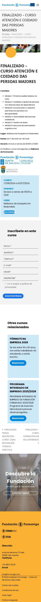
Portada (5, 34)
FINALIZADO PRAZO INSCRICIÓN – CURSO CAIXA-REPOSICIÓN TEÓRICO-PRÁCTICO (9, 439)
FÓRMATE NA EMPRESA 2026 (19, 340)
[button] (38, 5)
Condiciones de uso (10, 590)
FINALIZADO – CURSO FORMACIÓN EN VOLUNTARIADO (31, 434)
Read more (18, 362)
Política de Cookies (10, 585)
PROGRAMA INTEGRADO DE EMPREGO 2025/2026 (23, 387)
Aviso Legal (6, 595)
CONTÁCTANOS (20, 493)
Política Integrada (9, 600)
